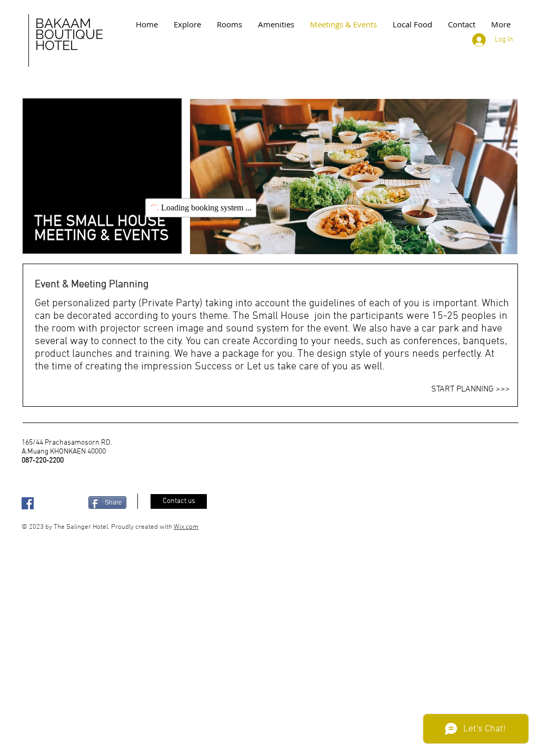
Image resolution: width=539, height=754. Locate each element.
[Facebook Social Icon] (28, 503)
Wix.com (186, 527)
